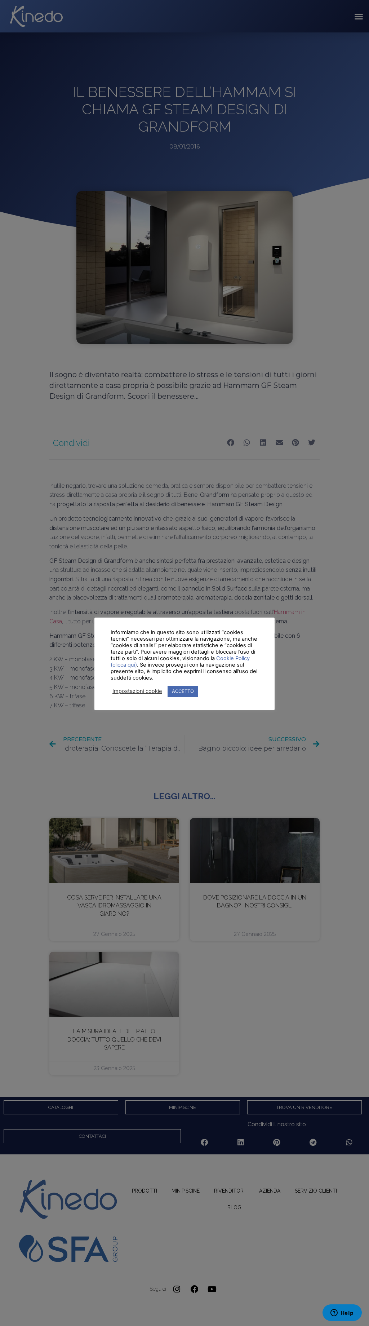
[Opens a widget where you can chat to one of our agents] (342, 1313)
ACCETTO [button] (183, 691)
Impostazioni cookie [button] (137, 691)
